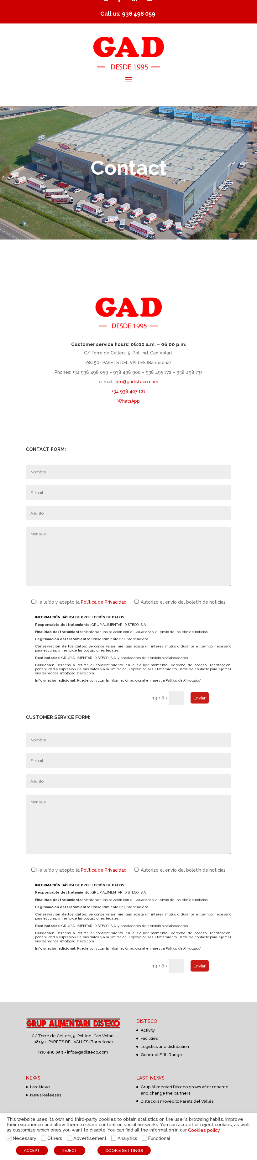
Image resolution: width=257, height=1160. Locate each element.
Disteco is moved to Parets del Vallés (177, 1101)
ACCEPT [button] (32, 1150)
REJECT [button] (69, 1150)
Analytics (127, 1138)
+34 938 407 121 (128, 391)
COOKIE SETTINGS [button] (124, 1150)
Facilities (149, 1038)
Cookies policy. (204, 1129)
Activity (148, 1030)
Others (54, 1138)
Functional (159, 1138)
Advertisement (90, 1138)
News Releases (45, 1095)
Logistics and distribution (165, 1046)
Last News (40, 1087)
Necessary (24, 1138)
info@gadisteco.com (136, 381)
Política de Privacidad (104, 602)
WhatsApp (129, 401)
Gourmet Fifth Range (161, 1054)
